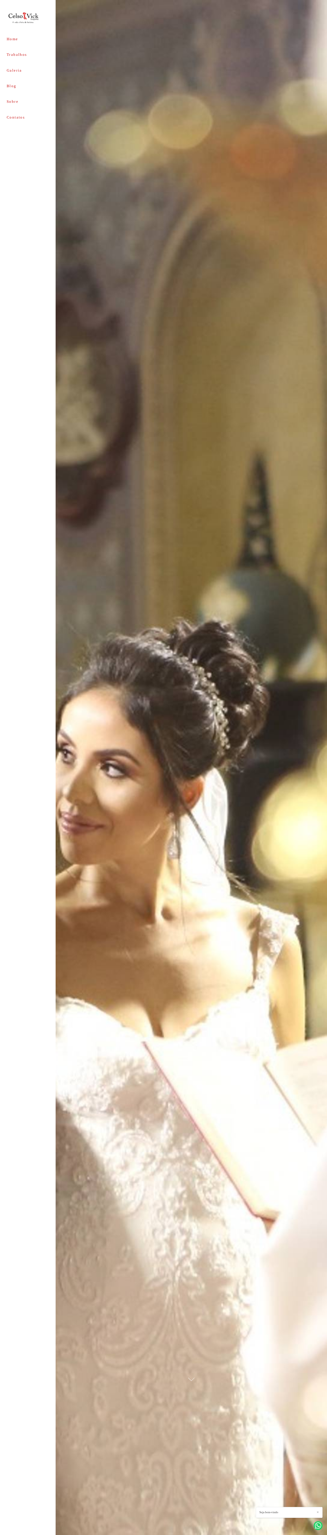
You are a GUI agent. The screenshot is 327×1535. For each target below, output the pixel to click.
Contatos (16, 117)
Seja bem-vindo (268, 1512)
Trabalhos (17, 55)
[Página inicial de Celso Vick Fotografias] (28, 17)
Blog (11, 86)
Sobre (12, 101)
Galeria (14, 70)
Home (12, 39)
